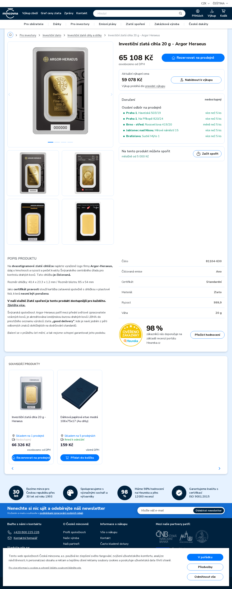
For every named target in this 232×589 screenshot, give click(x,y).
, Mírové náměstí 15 (152, 130)
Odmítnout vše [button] (205, 577)
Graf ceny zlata (51, 13)
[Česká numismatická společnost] (202, 536)
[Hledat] (180, 13)
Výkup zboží (30, 13)
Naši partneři (71, 544)
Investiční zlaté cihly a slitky (84, 35)
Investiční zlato (52, 35)
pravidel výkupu (155, 86)
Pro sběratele (34, 24)
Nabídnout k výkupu (199, 80)
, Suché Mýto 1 (143, 136)
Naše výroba (71, 538)
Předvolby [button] (205, 567)
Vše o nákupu (108, 532)
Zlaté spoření (135, 24)
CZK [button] (204, 3)
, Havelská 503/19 (143, 113)
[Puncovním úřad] (186, 536)
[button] (220, 3)
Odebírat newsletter (209, 510)
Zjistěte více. (16, 305)
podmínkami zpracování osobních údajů (61, 513)
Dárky (57, 24)
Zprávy (68, 13)
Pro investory (80, 24)
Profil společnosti (74, 532)
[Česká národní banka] (166, 536)
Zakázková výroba (166, 24)
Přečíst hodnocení (207, 335)
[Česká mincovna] (10, 13)
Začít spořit (210, 154)
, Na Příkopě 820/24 (144, 119)
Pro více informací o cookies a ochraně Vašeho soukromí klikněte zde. (45, 567)
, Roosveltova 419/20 (149, 125)
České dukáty (198, 24)
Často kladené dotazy (114, 544)
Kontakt (81, 13)
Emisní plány (107, 24)
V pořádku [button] (205, 557)
